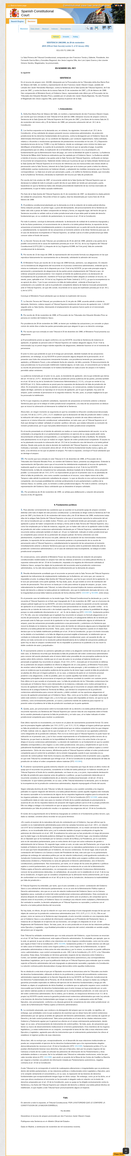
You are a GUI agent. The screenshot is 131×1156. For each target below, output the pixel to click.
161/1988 (48, 1057)
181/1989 (78, 1046)
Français (121, 6)
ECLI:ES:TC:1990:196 (65, 50)
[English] (119, 6)
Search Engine (17, 21)
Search (87, 28)
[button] (55, 36)
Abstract (45, 29)
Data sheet (35, 29)
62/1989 (94, 797)
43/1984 (78, 761)
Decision (31, 21)
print (96, 28)
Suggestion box (104, 28)
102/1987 (85, 593)
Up (126, 1152)
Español (116, 6)
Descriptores (66, 29)
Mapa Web (118, 1154)
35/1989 (94, 593)
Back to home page (18, 5)
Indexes (54, 29)
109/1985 (88, 612)
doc (91, 28)
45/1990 (62, 944)
